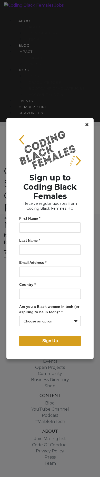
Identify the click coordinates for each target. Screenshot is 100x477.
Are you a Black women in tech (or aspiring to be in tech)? (49, 309)
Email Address (32, 262)
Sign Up (50, 341)
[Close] (87, 124)
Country (27, 284)
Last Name (29, 240)
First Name (29, 218)
